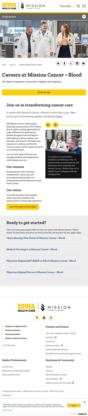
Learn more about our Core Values (22, 207)
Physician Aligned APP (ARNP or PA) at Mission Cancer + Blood (41, 260)
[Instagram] (51, 318)
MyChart (49, 337)
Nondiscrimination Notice (11, 391)
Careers (49, 367)
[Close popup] (84, 402)
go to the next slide (55, 125)
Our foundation (52, 379)
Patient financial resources (57, 349)
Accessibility (7, 395)
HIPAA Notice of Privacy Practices (35, 391)
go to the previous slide (48, 125)
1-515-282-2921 (9, 345)
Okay (74, 405)
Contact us (50, 341)
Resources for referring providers (16, 371)
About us (13, 65)
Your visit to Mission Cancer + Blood (61, 333)
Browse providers (12, 334)
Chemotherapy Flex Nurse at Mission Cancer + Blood (35, 237)
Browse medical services (16, 338)
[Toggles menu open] (84, 6)
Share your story (53, 345)
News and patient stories (56, 375)
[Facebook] (37, 318)
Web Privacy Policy (57, 391)
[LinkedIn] (44, 318)
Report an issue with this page (58, 383)
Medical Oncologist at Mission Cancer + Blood (31, 249)
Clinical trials (7, 367)
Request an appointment (16, 326)
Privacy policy (7, 410)
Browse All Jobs (44, 92)
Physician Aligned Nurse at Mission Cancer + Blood (34, 272)
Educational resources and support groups (63, 353)
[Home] (23, 6)
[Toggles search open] (79, 6)
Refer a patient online (11, 375)
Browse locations (12, 330)
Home (4, 65)
